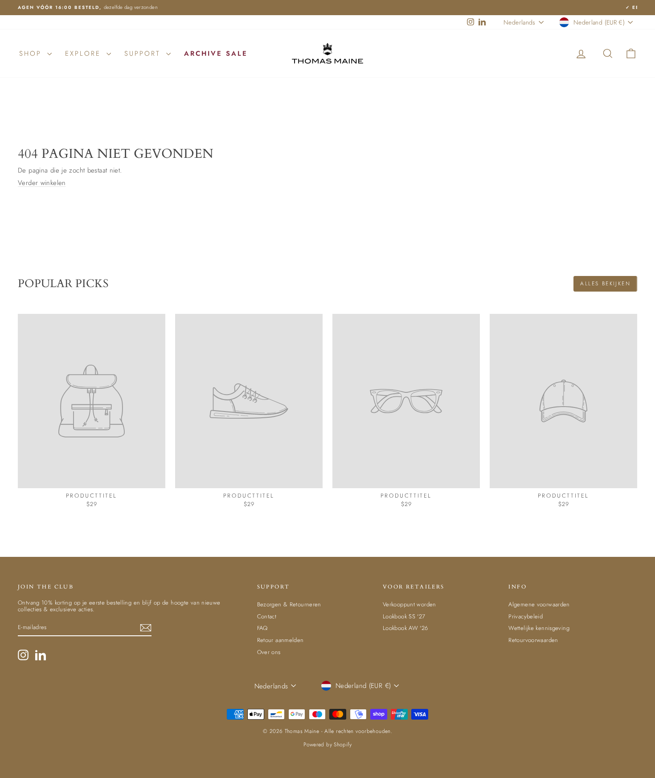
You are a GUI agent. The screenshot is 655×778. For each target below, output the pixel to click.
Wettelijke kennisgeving (538, 628)
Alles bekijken (605, 284)
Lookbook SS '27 (404, 616)
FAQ (262, 628)
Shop (32, 53)
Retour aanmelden (280, 640)
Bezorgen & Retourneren (289, 604)
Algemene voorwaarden (539, 604)
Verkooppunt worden (409, 604)
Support (144, 53)
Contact (267, 616)
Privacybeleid (525, 616)
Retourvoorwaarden (533, 640)
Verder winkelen (42, 183)
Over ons (269, 652)
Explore (84, 53)
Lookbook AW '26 (405, 628)
